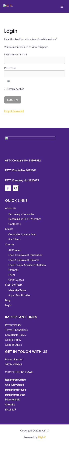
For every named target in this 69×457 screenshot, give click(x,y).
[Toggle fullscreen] (16, 448)
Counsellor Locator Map (22, 234)
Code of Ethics (13, 344)
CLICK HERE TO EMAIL (19, 372)
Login (8, 305)
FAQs (11, 274)
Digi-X (42, 437)
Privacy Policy (13, 324)
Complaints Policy (15, 334)
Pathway (13, 269)
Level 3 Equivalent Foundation (25, 254)
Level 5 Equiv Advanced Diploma (27, 264)
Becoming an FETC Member (24, 218)
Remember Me (15, 88)
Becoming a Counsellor (21, 213)
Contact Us (14, 223)
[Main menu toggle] (62, 6)
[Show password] (8, 81)
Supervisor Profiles (19, 295)
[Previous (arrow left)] (5, 454)
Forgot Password (14, 110)
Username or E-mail (15, 54)
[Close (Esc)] (39, 448)
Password (10, 67)
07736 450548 (13, 364)
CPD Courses (16, 279)
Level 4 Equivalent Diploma (23, 259)
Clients (9, 228)
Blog (8, 300)
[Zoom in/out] (5, 448)
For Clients (14, 239)
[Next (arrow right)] (16, 454)
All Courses (14, 250)
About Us (10, 208)
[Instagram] (15, 188)
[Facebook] (8, 188)
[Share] (27, 448)
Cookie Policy (13, 339)
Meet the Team (13, 284)
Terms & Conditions (16, 329)
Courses (9, 244)
